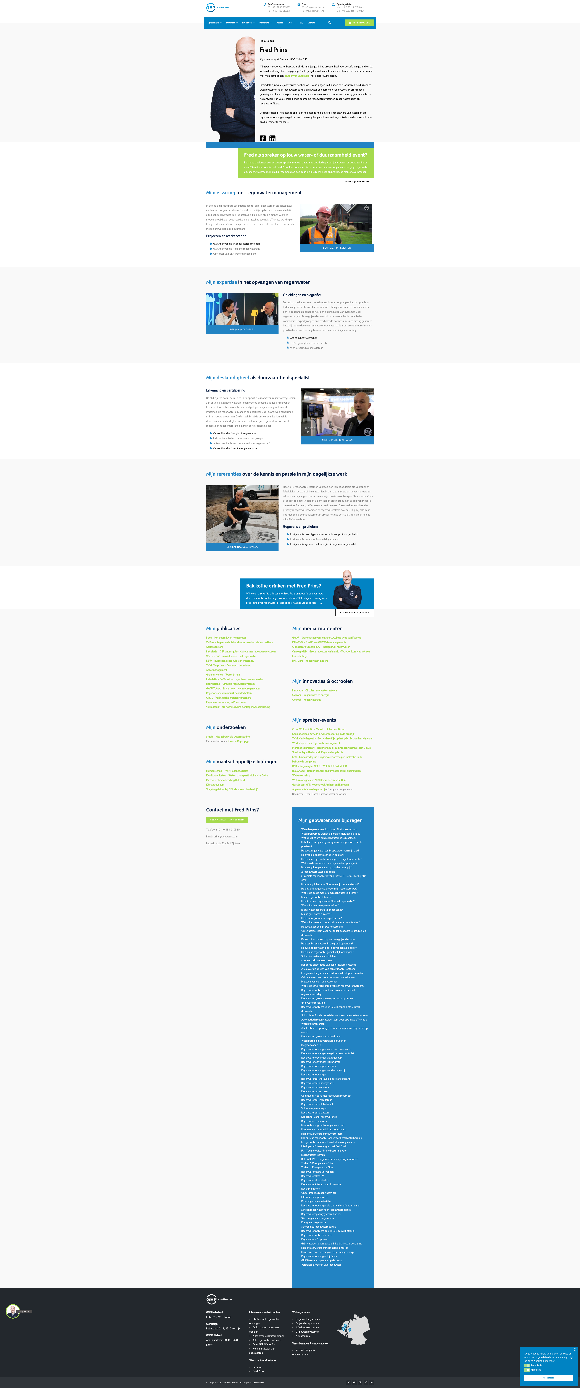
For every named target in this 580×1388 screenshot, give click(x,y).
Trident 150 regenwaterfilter (317, 1167)
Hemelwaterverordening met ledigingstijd (324, 1247)
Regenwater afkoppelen (314, 1239)
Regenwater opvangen (313, 1074)
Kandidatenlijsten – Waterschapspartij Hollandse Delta (237, 775)
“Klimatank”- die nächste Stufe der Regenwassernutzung (238, 707)
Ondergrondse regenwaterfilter (318, 1193)
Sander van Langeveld (297, 75)
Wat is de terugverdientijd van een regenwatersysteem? (332, 985)
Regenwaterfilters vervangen (317, 1171)
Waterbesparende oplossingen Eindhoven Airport (329, 829)
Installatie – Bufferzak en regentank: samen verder (234, 679)
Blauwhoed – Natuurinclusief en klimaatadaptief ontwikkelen (326, 771)
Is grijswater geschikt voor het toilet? (322, 909)
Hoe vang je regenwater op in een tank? (323, 854)
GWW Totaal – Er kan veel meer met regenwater (233, 688)
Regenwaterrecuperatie (314, 1121)
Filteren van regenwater (314, 1197)
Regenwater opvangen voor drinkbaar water (326, 1049)
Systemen (230, 23)
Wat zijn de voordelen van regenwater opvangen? (329, 863)
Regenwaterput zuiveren (315, 1087)
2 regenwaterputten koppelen (318, 871)
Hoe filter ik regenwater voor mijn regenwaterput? (329, 888)
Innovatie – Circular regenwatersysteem (314, 690)
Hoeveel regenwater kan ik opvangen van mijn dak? (330, 850)
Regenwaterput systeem (314, 1091)
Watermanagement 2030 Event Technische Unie (319, 780)
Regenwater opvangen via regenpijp (321, 1057)
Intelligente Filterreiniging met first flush (323, 1146)
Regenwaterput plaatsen (315, 1112)
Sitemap (257, 1367)
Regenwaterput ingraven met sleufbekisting (325, 1078)
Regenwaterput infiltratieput (317, 1104)
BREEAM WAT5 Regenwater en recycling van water (329, 1159)
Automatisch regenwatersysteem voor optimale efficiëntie (334, 1019)
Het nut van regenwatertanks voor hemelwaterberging (331, 1138)
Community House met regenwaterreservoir (326, 1095)
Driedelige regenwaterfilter (316, 1201)
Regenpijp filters (310, 1188)
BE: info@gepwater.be (313, 7)
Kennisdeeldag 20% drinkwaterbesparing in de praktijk (323, 734)
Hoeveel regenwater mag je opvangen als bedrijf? (329, 947)
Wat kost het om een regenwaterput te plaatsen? (328, 838)
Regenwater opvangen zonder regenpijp (323, 1070)
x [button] (575, 1349)
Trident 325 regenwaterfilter (317, 1163)
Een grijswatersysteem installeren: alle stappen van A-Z (332, 973)
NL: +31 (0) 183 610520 (279, 10)
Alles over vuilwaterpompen (268, 1336)
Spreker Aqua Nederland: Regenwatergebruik (317, 752)
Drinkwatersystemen (307, 1331)
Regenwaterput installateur (316, 1100)
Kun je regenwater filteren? (316, 897)
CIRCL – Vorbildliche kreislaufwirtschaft (228, 697)
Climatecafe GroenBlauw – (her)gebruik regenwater (321, 646)
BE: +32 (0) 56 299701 (279, 7)
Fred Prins (258, 1371)
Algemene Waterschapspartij (308, 789)
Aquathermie (303, 1336)
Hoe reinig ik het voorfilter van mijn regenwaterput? (330, 884)
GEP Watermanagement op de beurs (321, 1260)
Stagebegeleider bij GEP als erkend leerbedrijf (232, 789)
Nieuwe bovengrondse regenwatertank (323, 1125)
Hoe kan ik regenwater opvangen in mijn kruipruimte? (331, 859)
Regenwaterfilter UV (312, 1176)
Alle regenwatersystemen (267, 1340)
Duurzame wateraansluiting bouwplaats (323, 1129)
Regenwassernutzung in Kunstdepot (226, 702)
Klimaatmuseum (215, 784)
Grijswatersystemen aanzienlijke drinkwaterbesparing (331, 1243)
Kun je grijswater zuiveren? (316, 914)
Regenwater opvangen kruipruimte (320, 1062)
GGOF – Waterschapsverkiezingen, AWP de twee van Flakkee (326, 637)
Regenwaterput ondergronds (317, 1083)
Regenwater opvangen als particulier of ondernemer (330, 1205)
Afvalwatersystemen (307, 1327)
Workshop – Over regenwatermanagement (316, 743)
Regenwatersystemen (308, 1319)
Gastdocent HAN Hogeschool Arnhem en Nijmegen (320, 784)
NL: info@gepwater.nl (313, 10)
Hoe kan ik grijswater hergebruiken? (321, 918)
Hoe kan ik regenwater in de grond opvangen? (327, 943)
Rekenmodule (361, 23)
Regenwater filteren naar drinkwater (321, 1184)
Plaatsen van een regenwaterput (319, 981)
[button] (527, 1365)
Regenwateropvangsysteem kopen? (321, 1214)
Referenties (264, 23)
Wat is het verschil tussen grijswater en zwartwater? (330, 922)
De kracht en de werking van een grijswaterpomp (328, 939)
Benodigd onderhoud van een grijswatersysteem (328, 964)
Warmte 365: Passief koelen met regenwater (231, 656)
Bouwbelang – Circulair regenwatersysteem (230, 683)
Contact (311, 23)
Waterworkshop (301, 775)
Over (290, 23)
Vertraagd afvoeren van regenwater (321, 1264)
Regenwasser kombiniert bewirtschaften (229, 693)
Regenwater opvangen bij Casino (319, 1256)
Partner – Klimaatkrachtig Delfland (225, 780)
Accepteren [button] (548, 1378)
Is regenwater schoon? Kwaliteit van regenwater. (328, 1142)
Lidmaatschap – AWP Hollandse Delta (227, 771)
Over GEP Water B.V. (264, 1344)
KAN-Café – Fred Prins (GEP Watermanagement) (319, 642)
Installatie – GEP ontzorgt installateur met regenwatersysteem (241, 651)
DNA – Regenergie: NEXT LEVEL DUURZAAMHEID (319, 766)
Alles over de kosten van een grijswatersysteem (328, 969)
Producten (247, 23)
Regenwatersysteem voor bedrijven (321, 1036)
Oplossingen (213, 23)
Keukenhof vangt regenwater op (319, 1116)
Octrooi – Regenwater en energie (310, 695)
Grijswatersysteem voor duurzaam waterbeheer (328, 977)
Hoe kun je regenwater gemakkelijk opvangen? (327, 952)
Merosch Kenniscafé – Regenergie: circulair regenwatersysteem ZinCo (331, 747)
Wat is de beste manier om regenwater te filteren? (329, 892)
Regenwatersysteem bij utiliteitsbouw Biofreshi (328, 1231)
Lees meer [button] (548, 1361)
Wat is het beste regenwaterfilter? (320, 905)
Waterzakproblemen (313, 1023)
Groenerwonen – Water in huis (223, 674)
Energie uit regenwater (314, 1222)
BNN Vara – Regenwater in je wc (310, 660)
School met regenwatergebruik (318, 1226)
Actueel (280, 23)
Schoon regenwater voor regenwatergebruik (326, 1209)
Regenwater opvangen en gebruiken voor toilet (327, 1053)
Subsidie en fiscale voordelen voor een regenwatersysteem (334, 1015)
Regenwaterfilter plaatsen (315, 1180)
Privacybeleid (237, 1383)
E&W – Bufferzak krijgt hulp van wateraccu (230, 660)
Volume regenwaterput (314, 1108)
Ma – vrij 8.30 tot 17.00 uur (350, 7)
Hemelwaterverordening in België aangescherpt (328, 1252)
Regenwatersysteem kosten (316, 1235)
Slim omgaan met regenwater (317, 1218)
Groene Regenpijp (238, 741)
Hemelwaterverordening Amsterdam (321, 1133)
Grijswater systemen (307, 1323)
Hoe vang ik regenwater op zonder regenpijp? (327, 867)
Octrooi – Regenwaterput (306, 699)
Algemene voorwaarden (254, 1383)
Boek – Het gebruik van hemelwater (226, 637)
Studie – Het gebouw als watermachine (228, 736)
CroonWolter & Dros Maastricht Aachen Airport (319, 729)
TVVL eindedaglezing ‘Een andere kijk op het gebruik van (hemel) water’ (333, 738)
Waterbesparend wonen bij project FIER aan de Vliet (330, 833)
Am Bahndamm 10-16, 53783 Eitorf (222, 1340)
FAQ (301, 23)
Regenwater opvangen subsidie (319, 1066)
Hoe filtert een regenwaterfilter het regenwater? (328, 901)
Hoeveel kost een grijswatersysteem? (322, 926)
